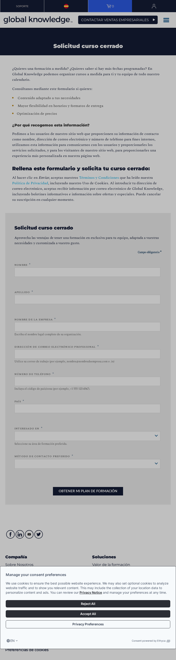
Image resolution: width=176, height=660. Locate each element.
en (12, 641)
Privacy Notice (91, 592)
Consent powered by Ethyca (148, 640)
